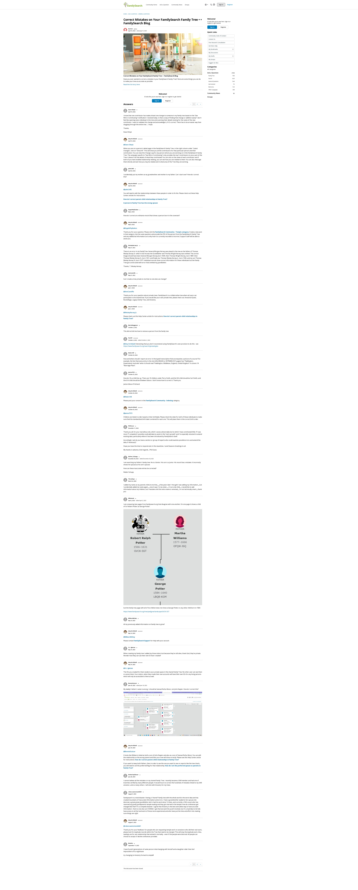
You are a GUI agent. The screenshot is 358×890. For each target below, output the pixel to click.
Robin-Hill (131, 353)
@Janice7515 (127, 413)
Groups (210, 97)
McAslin (130, 843)
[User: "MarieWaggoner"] (125, 326)
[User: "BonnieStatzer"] (125, 684)
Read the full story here (131, 84)
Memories (221, 87)
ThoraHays (131, 479)
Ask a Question (221, 73)
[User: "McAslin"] (125, 844)
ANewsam (131, 498)
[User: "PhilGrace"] (125, 427)
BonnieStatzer (132, 683)
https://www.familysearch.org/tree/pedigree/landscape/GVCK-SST (146, 612)
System (130, 29)
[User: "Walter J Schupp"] (125, 458)
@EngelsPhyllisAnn (130, 228)
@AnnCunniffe (128, 292)
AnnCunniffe (131, 273)
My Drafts (221, 56)
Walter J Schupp (133, 456)
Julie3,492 (131, 168)
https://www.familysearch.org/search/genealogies (140, 346)
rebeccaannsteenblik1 (135, 792)
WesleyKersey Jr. (133, 245)
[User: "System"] (125, 30)
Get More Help (213, 46)
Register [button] (168, 101)
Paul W (130, 338)
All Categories (211, 69)
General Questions (221, 81)
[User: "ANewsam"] (125, 499)
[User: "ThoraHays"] (125, 480)
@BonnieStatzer (129, 751)
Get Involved (221, 84)
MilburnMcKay (132, 618)
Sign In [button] (157, 101)
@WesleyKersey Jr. (130, 312)
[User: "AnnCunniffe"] (125, 274)
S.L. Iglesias (131, 647)
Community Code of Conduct (217, 36)
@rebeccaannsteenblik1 (132, 826)
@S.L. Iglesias (128, 668)
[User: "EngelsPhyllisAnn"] (125, 211)
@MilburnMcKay (129, 637)
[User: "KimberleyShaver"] (125, 776)
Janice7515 (131, 372)
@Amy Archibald (129, 344)
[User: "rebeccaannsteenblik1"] (125, 793)
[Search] (211, 4)
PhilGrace (131, 426)
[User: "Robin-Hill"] (125, 354)
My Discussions (213, 52)
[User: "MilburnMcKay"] (125, 619)
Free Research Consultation (217, 42)
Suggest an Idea (213, 63)
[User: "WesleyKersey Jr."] (125, 246)
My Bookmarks (221, 49)
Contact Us (212, 39)
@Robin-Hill (127, 397)
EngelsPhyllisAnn (133, 209)
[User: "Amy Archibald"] (125, 140)
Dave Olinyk (131, 110)
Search (221, 78)
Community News (221, 93)
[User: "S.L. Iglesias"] (125, 648)
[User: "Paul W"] (125, 339)
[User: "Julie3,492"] (125, 170)
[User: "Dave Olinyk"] (125, 111)
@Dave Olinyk (128, 145)
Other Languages (221, 90)
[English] (133, 4)
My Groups (212, 59)
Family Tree (221, 76)
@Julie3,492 (127, 189)
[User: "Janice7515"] (125, 373)
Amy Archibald (132, 139)
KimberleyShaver (133, 774)
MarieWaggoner (133, 325)
